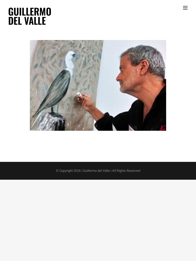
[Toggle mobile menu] (185, 7)
